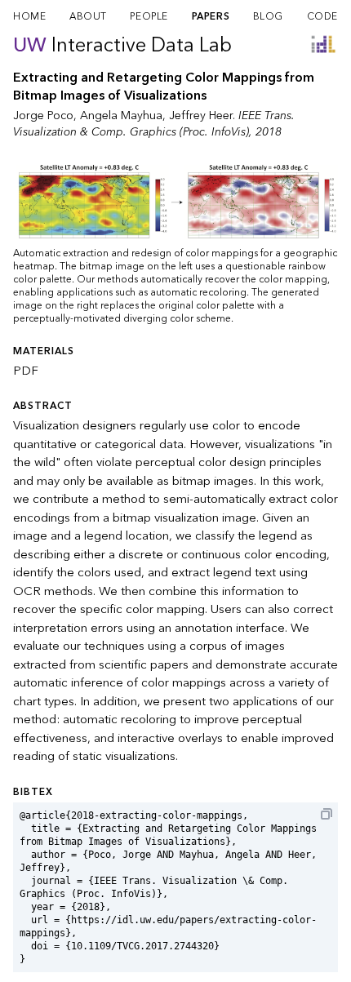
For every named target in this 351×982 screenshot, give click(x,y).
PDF (25, 370)
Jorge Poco (43, 115)
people (149, 16)
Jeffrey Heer (201, 115)
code (322, 16)
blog (268, 16)
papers (211, 16)
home (29, 16)
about (88, 16)
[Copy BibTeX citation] (326, 814)
